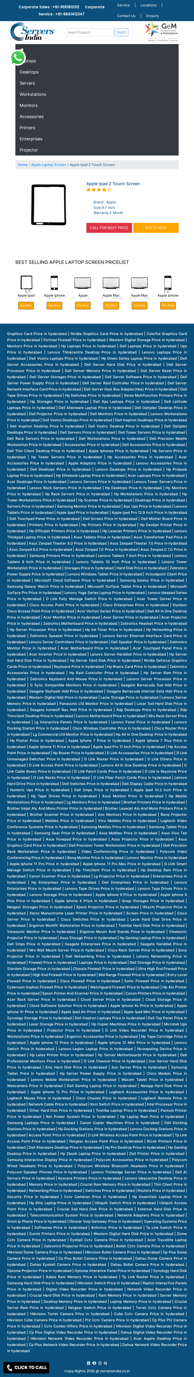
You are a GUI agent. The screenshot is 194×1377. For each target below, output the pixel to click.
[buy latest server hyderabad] (105, 1363)
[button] (27, 290)
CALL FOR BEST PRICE (109, 227)
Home (23, 164)
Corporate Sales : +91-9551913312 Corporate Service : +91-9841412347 (62, 11)
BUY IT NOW (155, 227)
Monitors (29, 105)
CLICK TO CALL (30, 1367)
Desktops (29, 71)
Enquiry (152, 16)
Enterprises (31, 138)
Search (121, 32)
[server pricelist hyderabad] (99, 1363)
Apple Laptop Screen (48, 164)
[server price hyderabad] (94, 1363)
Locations (149, 5)
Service (123, 5)
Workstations (33, 94)
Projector (29, 149)
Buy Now (54, 305)
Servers (27, 83)
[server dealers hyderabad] (88, 1363)
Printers (27, 127)
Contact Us (126, 16)
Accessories (32, 116)
